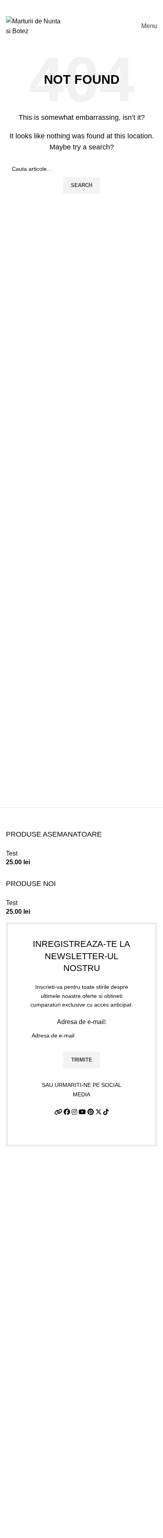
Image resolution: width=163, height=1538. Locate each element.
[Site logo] (33, 25)
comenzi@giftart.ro (54, 1337)
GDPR (15, 1495)
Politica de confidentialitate (44, 1436)
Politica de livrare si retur (40, 1451)
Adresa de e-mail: (81, 1021)
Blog (12, 1510)
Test (11, 853)
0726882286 (36, 1304)
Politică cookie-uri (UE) (38, 1466)
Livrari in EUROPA (32, 1481)
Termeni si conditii (31, 1422)
